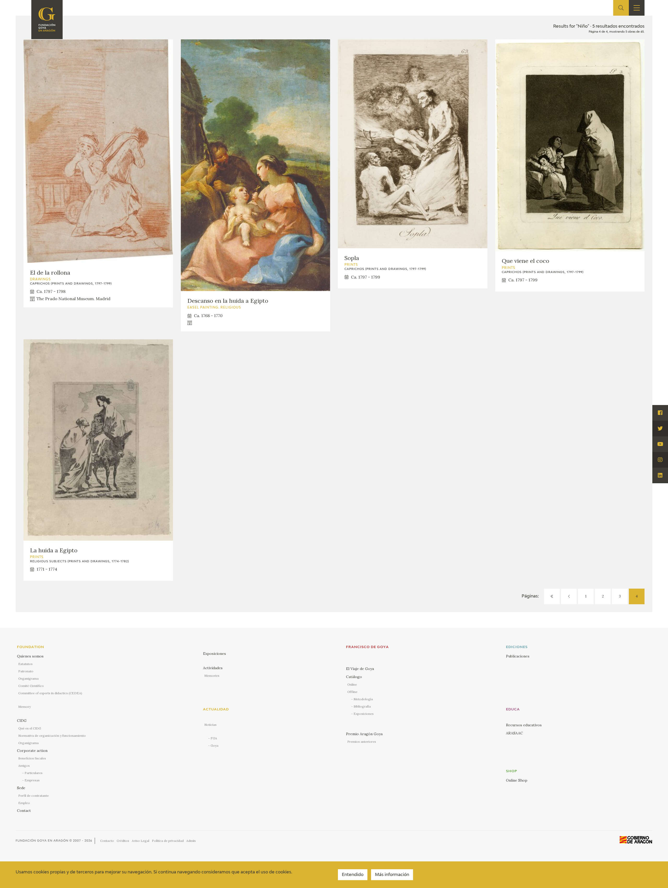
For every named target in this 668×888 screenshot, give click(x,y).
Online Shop (516, 780)
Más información (392, 875)
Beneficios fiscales (32, 758)
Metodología (363, 699)
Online (352, 684)
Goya (214, 745)
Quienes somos (30, 656)
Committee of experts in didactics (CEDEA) (50, 693)
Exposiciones (214, 653)
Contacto (107, 841)
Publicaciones (517, 656)
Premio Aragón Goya (364, 734)
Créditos (123, 841)
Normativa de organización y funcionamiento (52, 736)
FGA (214, 738)
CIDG (22, 720)
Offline (352, 692)
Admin (191, 841)
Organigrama (28, 678)
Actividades (213, 668)
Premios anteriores (361, 742)
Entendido (352, 875)
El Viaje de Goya (360, 668)
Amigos (24, 766)
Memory (24, 707)
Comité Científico (31, 686)
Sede (21, 788)
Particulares (34, 773)
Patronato (25, 671)
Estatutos (25, 664)
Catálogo (354, 676)
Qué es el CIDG (29, 728)
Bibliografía (362, 706)
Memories (211, 676)
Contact (24, 810)
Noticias (210, 725)
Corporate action (32, 750)
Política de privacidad (168, 841)
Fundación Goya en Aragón (42, 840)
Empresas (32, 780)
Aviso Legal (140, 841)
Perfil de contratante (33, 796)
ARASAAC (514, 733)
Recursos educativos (524, 725)
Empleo (24, 803)
